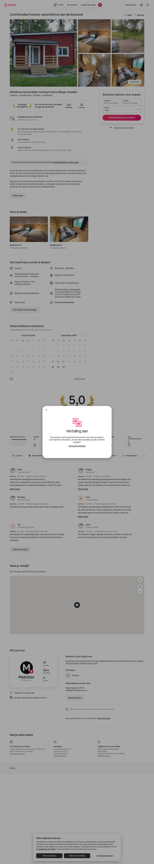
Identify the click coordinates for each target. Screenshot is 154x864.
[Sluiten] (46, 410)
